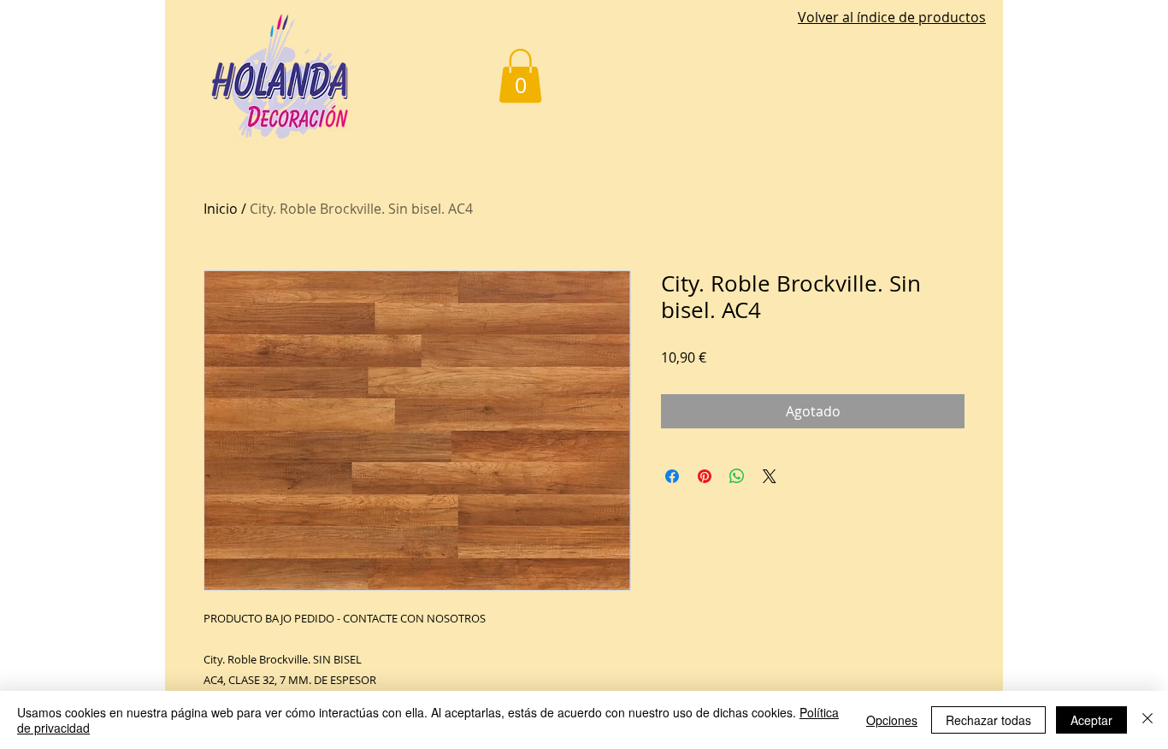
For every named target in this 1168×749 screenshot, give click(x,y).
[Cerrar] (1147, 720)
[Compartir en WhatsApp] (737, 476)
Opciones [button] (891, 719)
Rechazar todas (988, 719)
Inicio (221, 208)
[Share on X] (769, 476)
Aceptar (1091, 719)
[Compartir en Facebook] (672, 476)
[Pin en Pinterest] (704, 476)
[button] (520, 76)
